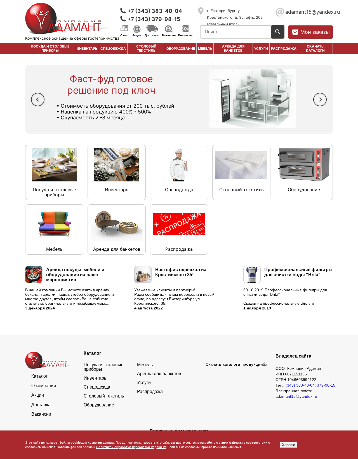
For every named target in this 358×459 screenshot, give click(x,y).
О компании (43, 386)
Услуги (261, 48)
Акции (136, 35)
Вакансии (169, 35)
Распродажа (150, 391)
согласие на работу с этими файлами (214, 442)
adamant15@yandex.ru (309, 12)
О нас (124, 35)
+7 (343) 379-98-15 (154, 19)
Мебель (205, 48)
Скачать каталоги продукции (234, 364)
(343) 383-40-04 (300, 385)
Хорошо (288, 445)
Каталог (39, 376)
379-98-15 (326, 385)
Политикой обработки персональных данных (131, 447)
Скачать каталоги (315, 48)
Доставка (152, 35)
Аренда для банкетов (233, 48)
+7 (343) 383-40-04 (155, 11)
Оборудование (180, 48)
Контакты (185, 35)
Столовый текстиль (146, 48)
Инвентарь (87, 48)
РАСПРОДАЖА (283, 48)
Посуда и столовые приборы (50, 48)
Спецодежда (113, 48)
